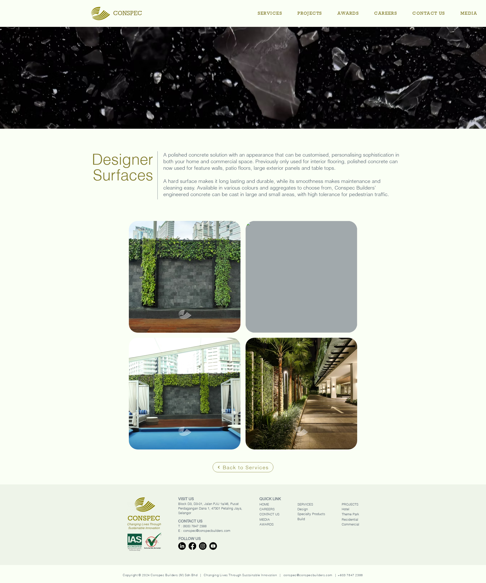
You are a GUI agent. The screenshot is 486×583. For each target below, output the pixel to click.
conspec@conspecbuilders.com (206, 531)
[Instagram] (203, 546)
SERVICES (305, 504)
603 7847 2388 (351, 575)
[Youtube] (213, 546)
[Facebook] (192, 546)
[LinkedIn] (182, 546)
